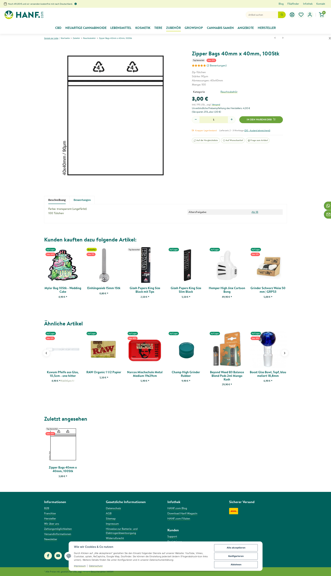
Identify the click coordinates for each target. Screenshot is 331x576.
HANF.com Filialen (178, 518)
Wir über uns (51, 523)
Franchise (50, 513)
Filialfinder (293, 4)
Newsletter (50, 539)
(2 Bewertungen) (217, 65)
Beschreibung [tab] (57, 200)
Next (284, 353)
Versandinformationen (57, 534)
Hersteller (50, 518)
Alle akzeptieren (236, 547)
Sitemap (111, 518)
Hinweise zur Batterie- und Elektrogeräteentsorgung (122, 531)
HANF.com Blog (177, 508)
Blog (281, 4)
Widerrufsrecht (115, 538)
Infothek (308, 4)
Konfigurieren (236, 556)
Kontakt (320, 4)
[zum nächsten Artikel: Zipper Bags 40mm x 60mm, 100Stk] (283, 38)
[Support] (292, 15)
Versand (216, 104)
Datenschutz (96, 565)
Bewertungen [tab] (82, 200)
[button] (301, 15)
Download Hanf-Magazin (182, 513)
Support (172, 536)
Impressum (80, 565)
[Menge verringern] (196, 119)
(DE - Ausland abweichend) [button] (257, 130)
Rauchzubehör (229, 92)
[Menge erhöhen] (231, 119)
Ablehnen (236, 564)
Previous (46, 353)
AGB (109, 513)
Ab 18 (255, 212)
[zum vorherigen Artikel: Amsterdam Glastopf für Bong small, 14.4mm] (275, 38)
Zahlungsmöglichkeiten (58, 529)
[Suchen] (282, 14)
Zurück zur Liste (51, 38)
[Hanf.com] (24, 15)
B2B (46, 508)
